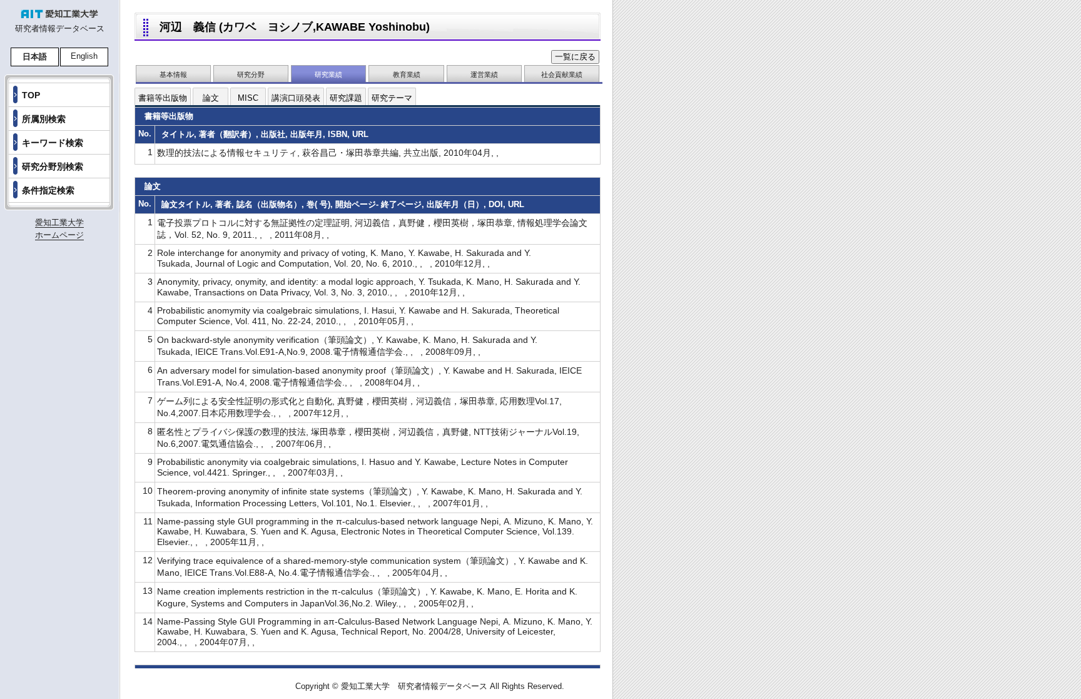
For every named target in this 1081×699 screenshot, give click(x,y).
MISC (248, 98)
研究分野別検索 (52, 166)
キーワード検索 (52, 143)
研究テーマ (392, 98)
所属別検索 (44, 119)
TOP (31, 95)
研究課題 (346, 98)
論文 (211, 98)
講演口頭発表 (296, 98)
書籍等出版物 (162, 98)
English (84, 56)
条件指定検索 (48, 190)
